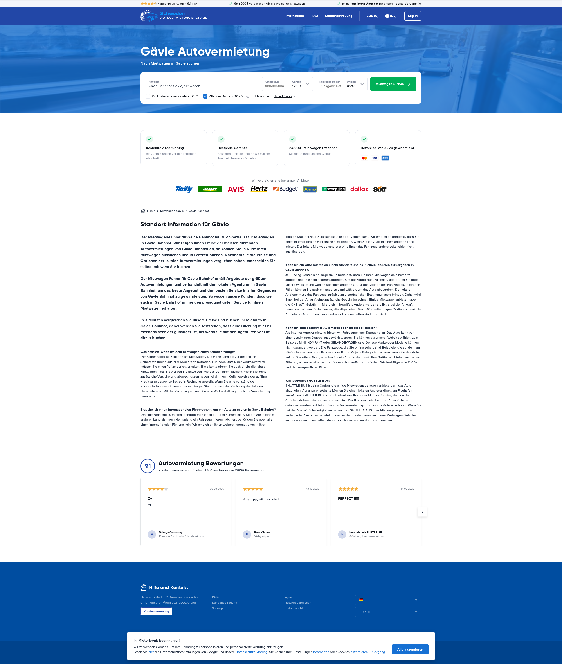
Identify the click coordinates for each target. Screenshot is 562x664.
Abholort (154, 82)
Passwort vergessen (297, 603)
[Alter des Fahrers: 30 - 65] (205, 96)
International (295, 15)
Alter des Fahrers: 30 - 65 (226, 96)
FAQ (315, 15)
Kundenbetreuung (338, 15)
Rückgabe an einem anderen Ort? (174, 96)
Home (151, 211)
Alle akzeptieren (410, 649)
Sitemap (217, 608)
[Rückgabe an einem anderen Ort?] (148, 96)
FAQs (215, 597)
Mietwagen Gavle (172, 211)
